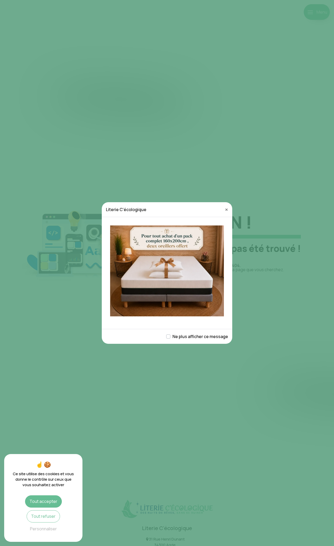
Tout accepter (43, 501)
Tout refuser (43, 516)
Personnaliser (43, 529)
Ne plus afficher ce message (200, 336)
